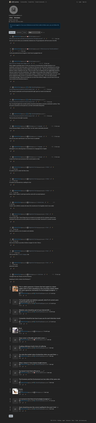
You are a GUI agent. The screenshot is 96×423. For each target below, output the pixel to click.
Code (76, 420)
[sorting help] (41, 32)
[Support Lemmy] (46, 2)
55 (20, 295)
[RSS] (43, 32)
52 (20, 374)
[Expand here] (15, 289)
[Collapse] (10, 36)
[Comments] (15, 302)
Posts (24, 32)
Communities (23, 2)
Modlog (59, 420)
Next (11, 416)
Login (80, 2)
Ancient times (41, 202)
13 (20, 333)
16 (20, 305)
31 (20, 313)
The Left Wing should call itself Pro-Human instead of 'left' (22, 89)
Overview (12, 32)
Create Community (39, 2)
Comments (19, 32)
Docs (73, 420)
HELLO (47, 167)
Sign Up (84, 2)
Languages (40, 126)
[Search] (77, 2)
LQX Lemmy (15, 2)
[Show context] (44, 39)
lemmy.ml (21, 291)
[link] (46, 39)
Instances (68, 420)
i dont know (40, 274)
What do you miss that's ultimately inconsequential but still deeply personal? (26, 38)
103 (21, 323)
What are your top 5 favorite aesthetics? (49, 48)
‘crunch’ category (22, 254)
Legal (63, 420)
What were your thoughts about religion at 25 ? (19, 63)
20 (20, 350)
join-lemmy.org (82, 420)
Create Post (31, 2)
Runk (47, 214)
